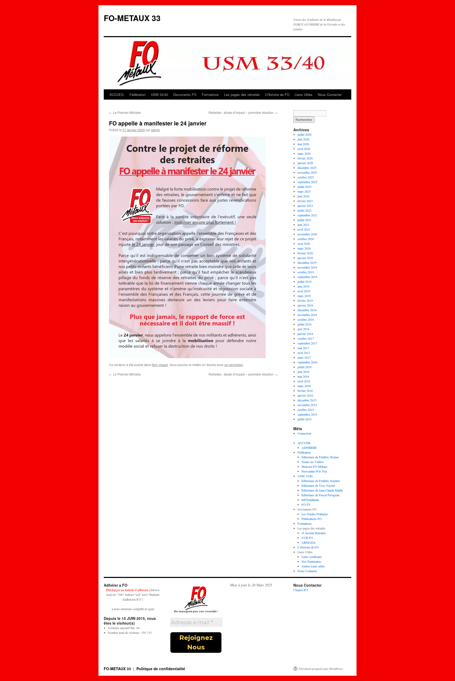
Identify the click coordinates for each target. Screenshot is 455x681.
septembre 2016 (307, 362)
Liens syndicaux (311, 556)
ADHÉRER (308, 447)
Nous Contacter (330, 94)
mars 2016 (304, 386)
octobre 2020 (306, 239)
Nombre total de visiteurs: (124, 632)
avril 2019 (304, 291)
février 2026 (305, 158)
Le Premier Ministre (125, 112)
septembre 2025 (307, 182)
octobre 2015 (306, 409)
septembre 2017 (307, 343)
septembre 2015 (307, 414)
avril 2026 (304, 149)
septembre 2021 (307, 215)
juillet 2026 (304, 134)
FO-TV (306, 504)
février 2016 (305, 390)
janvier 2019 (305, 305)
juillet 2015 (304, 419)
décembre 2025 (307, 168)
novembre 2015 (307, 405)
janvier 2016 (305, 395)
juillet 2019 (304, 281)
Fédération (138, 94)
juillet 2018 (304, 324)
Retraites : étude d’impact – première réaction (243, 112)
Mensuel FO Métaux (314, 466)
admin (155, 130)
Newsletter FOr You (314, 471)
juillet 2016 (304, 367)
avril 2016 (304, 381)
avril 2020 (304, 243)
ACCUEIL (117, 94)
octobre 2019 (306, 272)
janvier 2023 (305, 205)
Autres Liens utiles (313, 566)
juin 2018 (303, 329)
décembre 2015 (307, 400)
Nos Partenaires (311, 561)
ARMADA (308, 542)
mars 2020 (304, 248)
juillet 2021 (304, 220)
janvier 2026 (305, 163)
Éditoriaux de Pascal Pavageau (320, 495)
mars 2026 (304, 153)
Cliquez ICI (300, 590)
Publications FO (311, 519)
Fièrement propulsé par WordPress (321, 669)
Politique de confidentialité (160, 668)
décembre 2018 (307, 310)
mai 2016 (303, 376)
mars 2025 (304, 191)
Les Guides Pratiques (314, 514)
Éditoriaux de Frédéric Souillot (320, 481)
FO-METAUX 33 (132, 17)
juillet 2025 (304, 186)
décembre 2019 (307, 262)
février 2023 (305, 201)
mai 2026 (303, 144)
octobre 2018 (306, 319)
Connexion (304, 433)
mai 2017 (303, 348)
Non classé (160, 364)
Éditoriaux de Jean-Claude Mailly (322, 490)
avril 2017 (304, 353)
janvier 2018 (305, 334)
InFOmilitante (310, 500)
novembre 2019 (307, 267)
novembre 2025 (307, 172)
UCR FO (307, 538)
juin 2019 (303, 286)
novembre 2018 (307, 315)
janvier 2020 (305, 258)
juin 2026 (303, 139)
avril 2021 (304, 229)
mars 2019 (304, 296)
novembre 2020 (307, 234)
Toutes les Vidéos (312, 462)
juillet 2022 (304, 210)
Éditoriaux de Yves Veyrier (318, 485)
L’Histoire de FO (277, 94)
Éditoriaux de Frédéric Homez (320, 457)
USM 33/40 (159, 94)
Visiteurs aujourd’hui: (122, 628)
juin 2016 (303, 371)
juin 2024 (303, 196)
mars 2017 (304, 357)
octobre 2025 (306, 177)
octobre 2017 (306, 338)
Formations (210, 94)
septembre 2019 (307, 277)
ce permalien (233, 364)
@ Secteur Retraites (313, 533)
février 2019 (305, 300)
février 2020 (305, 253)
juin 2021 (303, 224)
